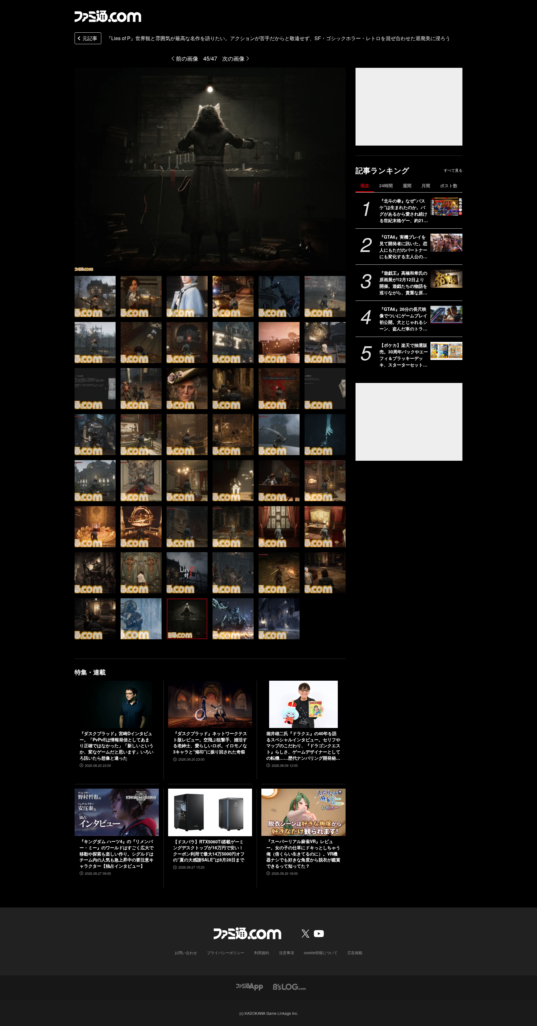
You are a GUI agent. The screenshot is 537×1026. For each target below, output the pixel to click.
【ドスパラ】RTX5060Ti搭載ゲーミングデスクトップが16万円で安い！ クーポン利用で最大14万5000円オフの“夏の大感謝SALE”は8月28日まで (209, 851)
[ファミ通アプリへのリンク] (249, 986)
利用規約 (261, 952)
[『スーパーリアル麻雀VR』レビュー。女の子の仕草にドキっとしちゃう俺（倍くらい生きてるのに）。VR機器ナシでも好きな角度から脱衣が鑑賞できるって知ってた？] (303, 812)
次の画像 (233, 58)
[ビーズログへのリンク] (289, 986)
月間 (425, 185)
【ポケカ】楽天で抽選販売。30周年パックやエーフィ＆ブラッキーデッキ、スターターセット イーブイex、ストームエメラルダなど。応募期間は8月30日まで (403, 355)
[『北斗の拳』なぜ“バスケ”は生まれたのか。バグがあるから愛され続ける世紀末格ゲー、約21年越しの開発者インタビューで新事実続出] (446, 207)
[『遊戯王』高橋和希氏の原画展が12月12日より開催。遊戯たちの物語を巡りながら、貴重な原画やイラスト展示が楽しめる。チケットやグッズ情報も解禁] (446, 279)
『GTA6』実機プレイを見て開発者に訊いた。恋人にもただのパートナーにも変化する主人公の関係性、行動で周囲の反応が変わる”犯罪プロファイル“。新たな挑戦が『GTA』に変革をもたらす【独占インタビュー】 (403, 247)
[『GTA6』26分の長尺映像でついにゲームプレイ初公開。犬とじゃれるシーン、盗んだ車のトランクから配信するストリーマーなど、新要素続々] (446, 315)
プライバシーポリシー (225, 952)
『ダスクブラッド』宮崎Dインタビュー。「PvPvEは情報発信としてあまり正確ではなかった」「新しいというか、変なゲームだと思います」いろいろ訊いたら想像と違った (117, 745)
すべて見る (453, 170)
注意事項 (286, 952)
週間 (407, 185)
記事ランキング (382, 170)
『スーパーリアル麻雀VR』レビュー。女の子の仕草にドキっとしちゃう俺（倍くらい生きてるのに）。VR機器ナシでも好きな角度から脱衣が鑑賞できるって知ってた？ (303, 853)
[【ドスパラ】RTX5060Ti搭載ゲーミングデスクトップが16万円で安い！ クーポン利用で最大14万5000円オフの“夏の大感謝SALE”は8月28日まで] (210, 812)
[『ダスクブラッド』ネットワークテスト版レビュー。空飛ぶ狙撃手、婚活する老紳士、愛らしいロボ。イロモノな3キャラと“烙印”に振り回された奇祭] (210, 704)
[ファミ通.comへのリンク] (108, 16)
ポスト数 (448, 185)
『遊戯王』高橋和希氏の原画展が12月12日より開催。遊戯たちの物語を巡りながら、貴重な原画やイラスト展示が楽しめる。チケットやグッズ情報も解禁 (403, 283)
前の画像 (187, 58)
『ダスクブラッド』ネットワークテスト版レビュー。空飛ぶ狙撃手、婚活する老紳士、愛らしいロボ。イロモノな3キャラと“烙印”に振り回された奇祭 (210, 742)
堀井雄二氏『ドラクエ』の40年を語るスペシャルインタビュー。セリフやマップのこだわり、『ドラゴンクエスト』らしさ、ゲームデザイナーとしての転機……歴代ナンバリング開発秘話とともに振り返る (303, 745)
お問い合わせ (186, 952)
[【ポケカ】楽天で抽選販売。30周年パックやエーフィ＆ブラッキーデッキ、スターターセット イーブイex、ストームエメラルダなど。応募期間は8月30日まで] (446, 351)
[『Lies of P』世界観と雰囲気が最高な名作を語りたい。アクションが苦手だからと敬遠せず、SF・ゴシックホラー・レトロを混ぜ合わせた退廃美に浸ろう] (95, 296)
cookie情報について (320, 952)
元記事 (89, 38)
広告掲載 (354, 952)
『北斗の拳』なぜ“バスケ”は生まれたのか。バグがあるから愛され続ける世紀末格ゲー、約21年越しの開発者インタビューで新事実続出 (403, 211)
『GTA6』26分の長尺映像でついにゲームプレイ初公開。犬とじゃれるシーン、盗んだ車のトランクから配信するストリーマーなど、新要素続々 (403, 319)
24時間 (386, 185)
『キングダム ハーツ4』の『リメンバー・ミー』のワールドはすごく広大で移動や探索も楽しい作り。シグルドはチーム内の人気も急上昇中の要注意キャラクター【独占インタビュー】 (117, 853)
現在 (364, 185)
